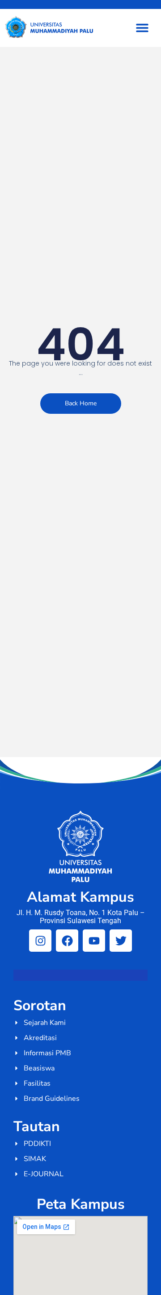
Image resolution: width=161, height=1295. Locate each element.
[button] (142, 28)
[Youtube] (94, 940)
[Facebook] (67, 940)
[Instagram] (40, 940)
